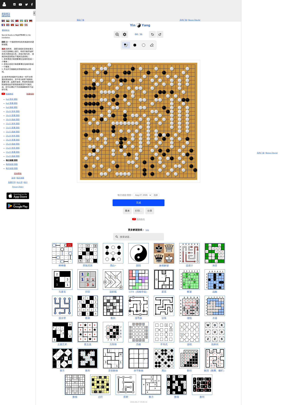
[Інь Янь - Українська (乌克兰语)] (22, 21)
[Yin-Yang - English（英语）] (3, 21)
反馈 (13, 178)
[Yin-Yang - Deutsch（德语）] (31, 21)
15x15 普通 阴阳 (12, 128)
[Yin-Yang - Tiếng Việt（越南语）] (13, 25)
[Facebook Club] (33, 5)
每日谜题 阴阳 (12, 160)
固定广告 (80, 20)
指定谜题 (20, 178)
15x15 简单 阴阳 (12, 124)
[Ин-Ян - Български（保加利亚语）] (8, 21)
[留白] (151, 45)
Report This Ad (194, 20)
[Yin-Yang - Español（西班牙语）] (22, 25)
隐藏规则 (30, 94)
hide (147, 230)
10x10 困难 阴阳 (12, 119)
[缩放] (117, 34)
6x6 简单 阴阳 (11, 99)
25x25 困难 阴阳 (12, 156)
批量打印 (12, 182)
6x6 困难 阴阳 (11, 107)
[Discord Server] (15, 5)
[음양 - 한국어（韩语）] (13, 21)
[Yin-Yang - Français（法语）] (3, 25)
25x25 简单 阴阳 (12, 148)
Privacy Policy (18, 187)
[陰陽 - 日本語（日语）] (26, 25)
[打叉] (144, 45)
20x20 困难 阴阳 (12, 144)
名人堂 (20, 182)
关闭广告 (183, 20)
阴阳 (6, 14)
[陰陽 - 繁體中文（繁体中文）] (17, 21)
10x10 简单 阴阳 (12, 111)
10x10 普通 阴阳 (12, 115)
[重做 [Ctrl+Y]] (160, 34)
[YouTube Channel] (21, 5)
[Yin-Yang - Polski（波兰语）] (17, 25)
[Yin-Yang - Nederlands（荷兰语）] (8, 25)
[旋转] (126, 45)
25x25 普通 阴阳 (12, 152)
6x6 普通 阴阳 (11, 103)
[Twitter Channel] (27, 5)
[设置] (124, 34)
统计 (26, 182)
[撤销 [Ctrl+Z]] (152, 34)
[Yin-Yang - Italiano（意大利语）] (26, 21)
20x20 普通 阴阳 (12, 140)
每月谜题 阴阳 (12, 168)
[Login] (4, 5)
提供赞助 (18, 173)
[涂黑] (135, 45)
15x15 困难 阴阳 (12, 132)
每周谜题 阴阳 (12, 164)
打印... (138, 211)
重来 (127, 211)
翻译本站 (5, 30)
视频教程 (9, 94)
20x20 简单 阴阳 (12, 136)
